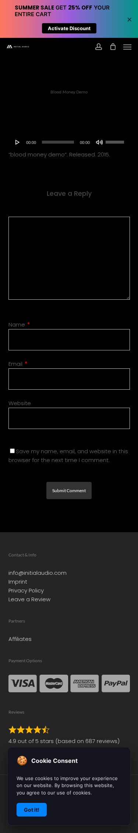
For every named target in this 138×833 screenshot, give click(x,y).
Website (19, 403)
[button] (127, 46)
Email (18, 364)
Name (19, 324)
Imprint (17, 581)
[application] (69, 142)
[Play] (17, 142)
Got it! (31, 810)
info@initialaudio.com (37, 573)
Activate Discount (69, 28)
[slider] (116, 139)
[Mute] (99, 142)
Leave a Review (29, 599)
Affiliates (20, 639)
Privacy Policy (26, 590)
